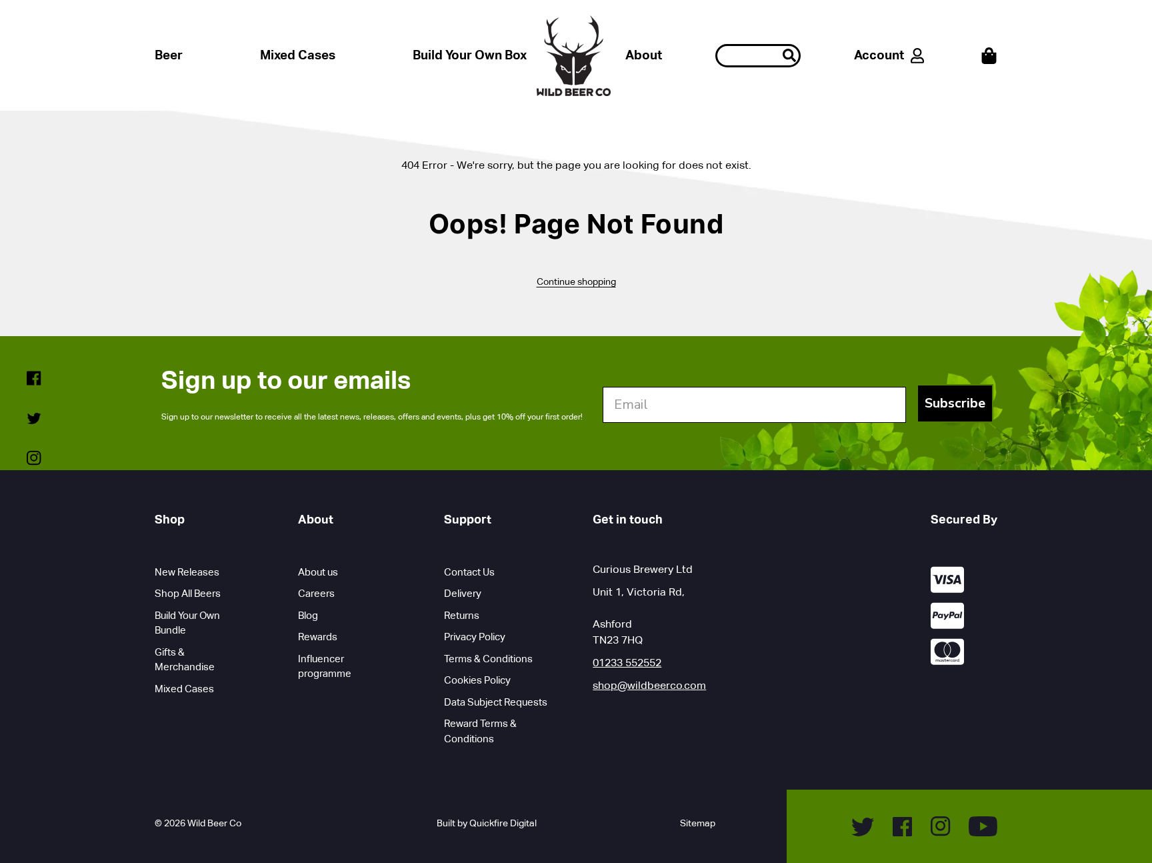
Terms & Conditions (488, 658)
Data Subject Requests (495, 702)
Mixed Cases (297, 55)
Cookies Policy (477, 680)
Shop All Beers (188, 593)
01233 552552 (627, 662)
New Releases (187, 572)
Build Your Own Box (470, 55)
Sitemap (697, 823)
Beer (169, 55)
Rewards (317, 636)
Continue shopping (576, 281)
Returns (461, 615)
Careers (316, 593)
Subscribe (955, 403)
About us (318, 572)
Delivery (462, 593)
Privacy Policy (474, 636)
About (643, 55)
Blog (308, 615)
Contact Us (469, 572)
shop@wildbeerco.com (649, 685)
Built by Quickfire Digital (487, 823)
